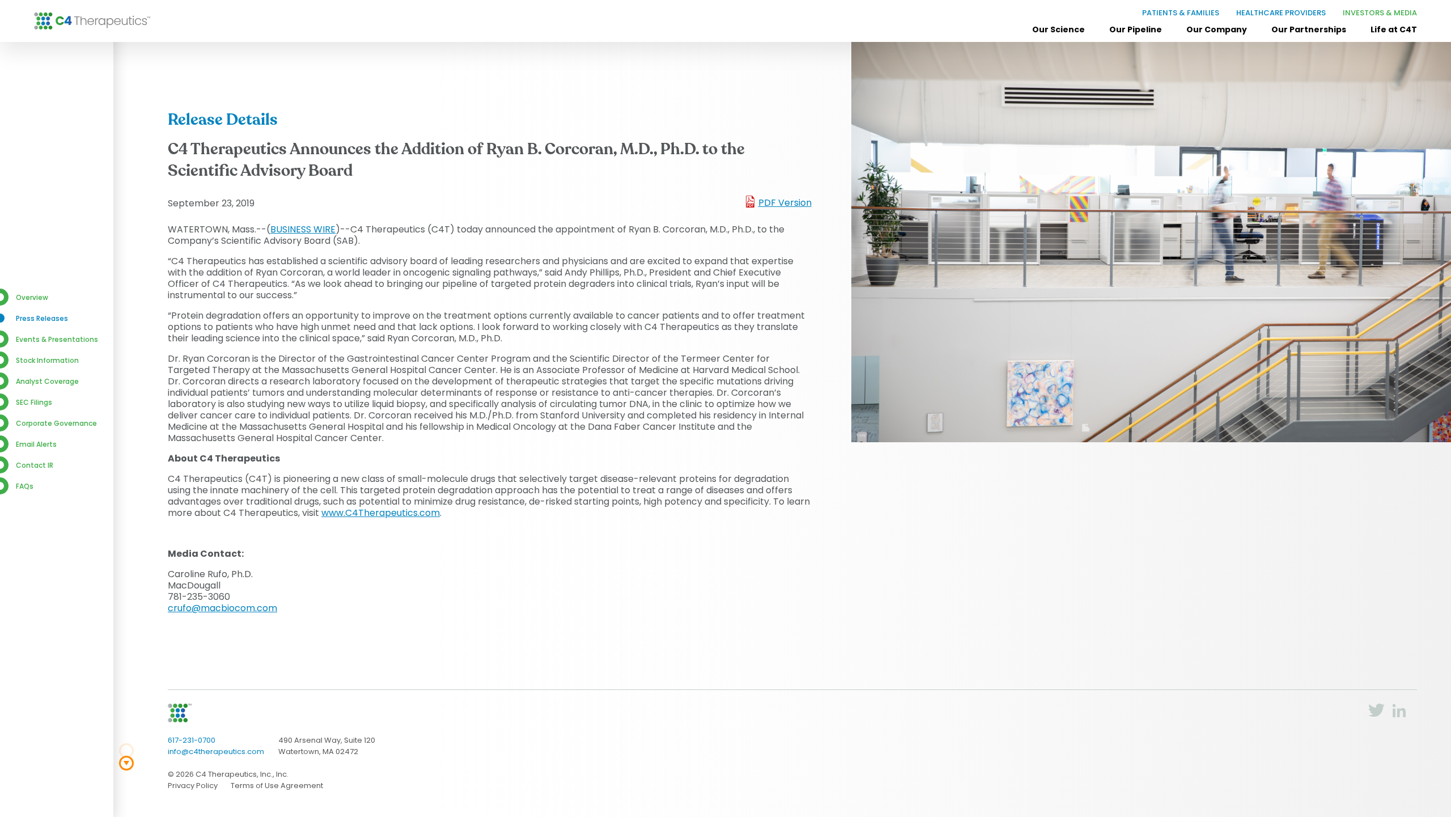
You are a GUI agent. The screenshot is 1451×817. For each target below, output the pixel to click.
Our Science (1058, 30)
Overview (32, 297)
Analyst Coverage (47, 381)
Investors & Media (1380, 12)
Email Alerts (36, 444)
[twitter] (1376, 714)
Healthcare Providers (1281, 12)
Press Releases (42, 318)
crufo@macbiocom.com (222, 608)
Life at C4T (1394, 30)
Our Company (1216, 30)
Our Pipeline (1135, 30)
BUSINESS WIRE (303, 229)
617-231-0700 (191, 740)
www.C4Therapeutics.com (380, 512)
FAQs (24, 486)
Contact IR (34, 465)
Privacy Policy (193, 785)
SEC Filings (34, 402)
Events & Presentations (57, 339)
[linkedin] (1399, 714)
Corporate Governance (56, 423)
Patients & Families (1180, 12)
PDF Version (785, 202)
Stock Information (47, 360)
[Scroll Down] (126, 763)
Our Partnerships (1308, 30)
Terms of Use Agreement (277, 785)
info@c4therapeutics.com (216, 751)
